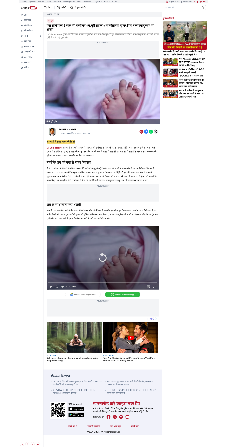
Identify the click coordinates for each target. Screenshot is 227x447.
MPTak (114, 1)
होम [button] (49, 7)
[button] (31, 15)
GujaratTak (98, 1)
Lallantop (24, 1)
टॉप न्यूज (56, 14)
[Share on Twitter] (156, 131)
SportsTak (32, 1)
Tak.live (48, 1)
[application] (103, 258)
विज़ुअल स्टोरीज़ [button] (80, 7)
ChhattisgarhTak (69, 1)
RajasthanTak (87, 1)
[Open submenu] (40, 36)
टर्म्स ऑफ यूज (115, 426)
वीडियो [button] (63, 7)
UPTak (79, 1)
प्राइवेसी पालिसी (93, 426)
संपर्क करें (135, 426)
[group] (63, 287)
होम (50, 14)
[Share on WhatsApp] (151, 131)
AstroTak (41, 1)
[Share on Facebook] (146, 131)
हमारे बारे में (72, 426)
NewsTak (107, 1)
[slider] (103, 283)
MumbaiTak (57, 1)
